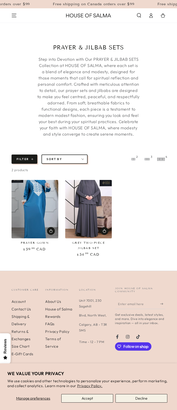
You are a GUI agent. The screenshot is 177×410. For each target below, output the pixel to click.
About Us (53, 301)
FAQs (49, 324)
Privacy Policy (57, 331)
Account (19, 301)
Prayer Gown (35, 242)
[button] (139, 15)
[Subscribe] (162, 304)
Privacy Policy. (90, 385)
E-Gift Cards (22, 354)
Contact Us (21, 309)
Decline (141, 398)
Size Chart (21, 346)
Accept (87, 398)
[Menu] (14, 15)
